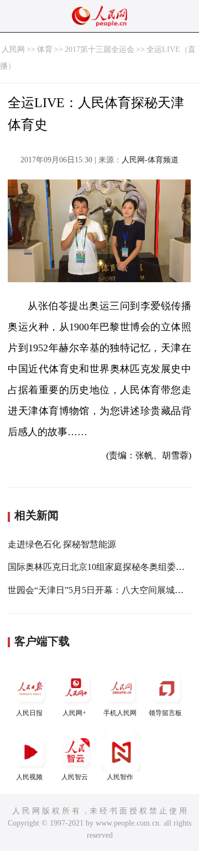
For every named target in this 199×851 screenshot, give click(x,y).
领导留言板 (165, 713)
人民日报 (29, 713)
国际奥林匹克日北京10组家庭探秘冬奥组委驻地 (100, 567)
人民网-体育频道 (150, 160)
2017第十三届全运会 (99, 49)
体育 (45, 49)
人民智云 (74, 777)
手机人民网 (120, 713)
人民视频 (29, 777)
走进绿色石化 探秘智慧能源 (62, 544)
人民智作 (120, 777)
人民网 (13, 49)
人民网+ (74, 713)
